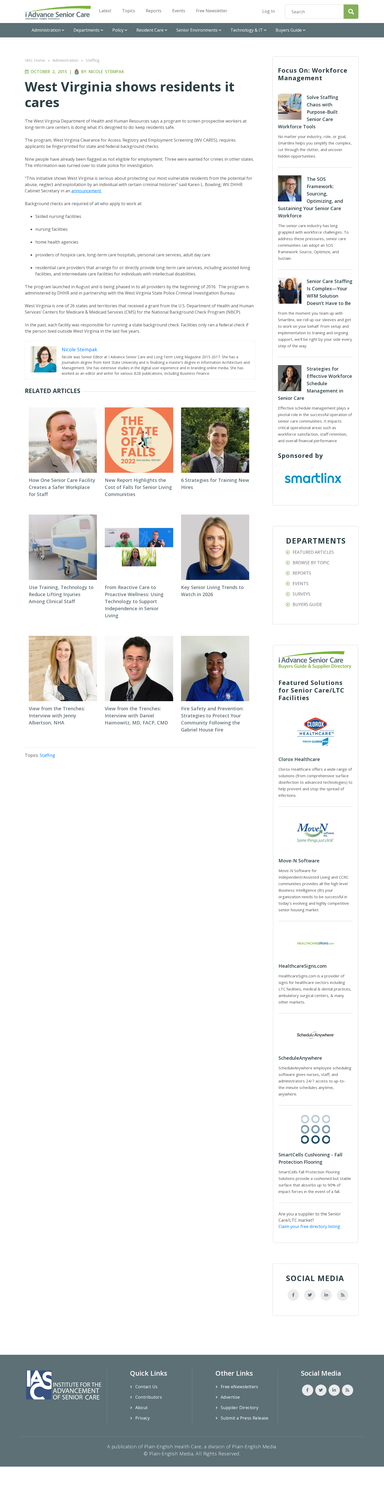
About (141, 1407)
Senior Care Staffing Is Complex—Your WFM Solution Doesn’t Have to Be (329, 292)
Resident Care (150, 30)
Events (178, 11)
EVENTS (301, 583)
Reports (153, 11)
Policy (118, 30)
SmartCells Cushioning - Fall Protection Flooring (310, 1158)
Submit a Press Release (245, 1418)
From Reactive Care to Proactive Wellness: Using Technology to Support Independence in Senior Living (134, 601)
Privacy (142, 1418)
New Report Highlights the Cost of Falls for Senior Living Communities (138, 487)
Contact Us (146, 1387)
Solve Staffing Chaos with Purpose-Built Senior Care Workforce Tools (308, 112)
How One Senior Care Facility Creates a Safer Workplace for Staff (62, 487)
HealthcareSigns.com (302, 966)
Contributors (148, 1397)
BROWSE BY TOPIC (311, 563)
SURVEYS (301, 594)
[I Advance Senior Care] (58, 13)
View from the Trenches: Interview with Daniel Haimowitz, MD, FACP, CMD (136, 715)
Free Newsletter (211, 11)
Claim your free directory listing (309, 1226)
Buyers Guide (289, 30)
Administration (46, 30)
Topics (128, 11)
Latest (105, 11)
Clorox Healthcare (299, 759)
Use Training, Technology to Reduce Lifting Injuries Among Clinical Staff (61, 594)
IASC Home (35, 60)
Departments (86, 30)
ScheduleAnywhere (300, 1058)
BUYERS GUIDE (307, 604)
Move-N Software (298, 860)
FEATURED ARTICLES (313, 552)
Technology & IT (246, 30)
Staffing (93, 60)
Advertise (230, 1397)
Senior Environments (197, 30)
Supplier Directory (239, 1407)
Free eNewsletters (239, 1387)
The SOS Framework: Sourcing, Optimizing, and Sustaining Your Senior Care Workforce (310, 197)
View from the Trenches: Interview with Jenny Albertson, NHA (57, 715)
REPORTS (302, 573)
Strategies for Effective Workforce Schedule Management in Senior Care (315, 383)
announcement (86, 191)
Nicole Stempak (106, 71)
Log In (268, 11)
